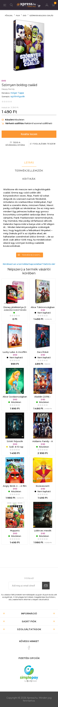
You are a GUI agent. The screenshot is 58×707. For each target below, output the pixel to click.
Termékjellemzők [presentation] (29, 170)
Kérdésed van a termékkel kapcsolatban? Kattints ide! (29, 264)
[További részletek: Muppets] (15, 515)
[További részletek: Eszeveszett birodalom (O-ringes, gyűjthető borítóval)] (43, 470)
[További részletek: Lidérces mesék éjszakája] (43, 515)
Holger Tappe (17, 93)
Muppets (15, 530)
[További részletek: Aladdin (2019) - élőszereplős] (43, 381)
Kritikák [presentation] (29, 178)
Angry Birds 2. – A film (15, 486)
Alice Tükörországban (43, 307)
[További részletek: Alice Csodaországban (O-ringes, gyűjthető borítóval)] (15, 381)
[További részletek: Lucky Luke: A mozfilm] (15, 336)
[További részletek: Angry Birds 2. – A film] (15, 470)
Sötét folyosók (15, 441)
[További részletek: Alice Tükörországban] (43, 291)
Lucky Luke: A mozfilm (15, 352)
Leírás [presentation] (29, 162)
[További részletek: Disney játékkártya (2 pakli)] (15, 291)
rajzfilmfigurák (17, 96)
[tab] (29, 163)
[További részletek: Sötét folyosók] (15, 426)
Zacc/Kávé (42, 352)
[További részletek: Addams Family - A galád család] (43, 426)
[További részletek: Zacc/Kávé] (43, 336)
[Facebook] (29, 647)
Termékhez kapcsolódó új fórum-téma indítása (32, 255)
